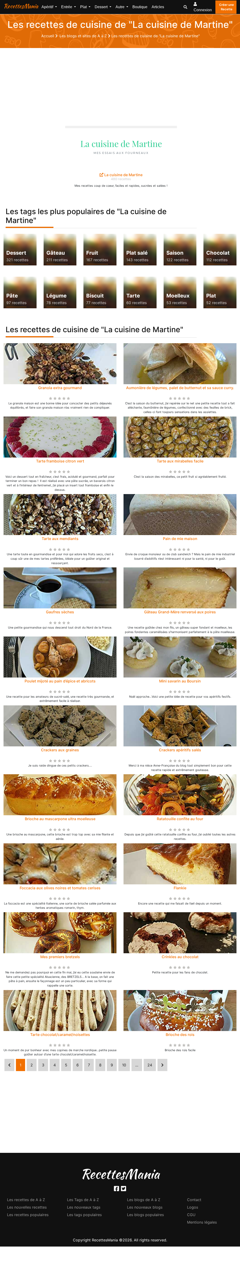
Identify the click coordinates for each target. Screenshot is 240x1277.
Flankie (180, 888)
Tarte (133, 296)
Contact (194, 1199)
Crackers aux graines (60, 750)
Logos (192, 1207)
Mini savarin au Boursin (180, 681)
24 (149, 1065)
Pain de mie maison (180, 538)
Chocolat (218, 253)
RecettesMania (21, 6)
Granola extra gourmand (60, 387)
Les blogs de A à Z (143, 1199)
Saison (175, 253)
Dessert (16, 253)
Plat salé (137, 253)
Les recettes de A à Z (26, 1199)
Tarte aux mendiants (60, 538)
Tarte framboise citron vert (60, 461)
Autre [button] (120, 7)
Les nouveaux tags (83, 1207)
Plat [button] (84, 7)
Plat (211, 296)
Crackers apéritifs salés (180, 750)
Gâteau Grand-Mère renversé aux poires (180, 612)
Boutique (139, 7)
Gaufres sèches (60, 612)
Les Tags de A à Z (83, 1199)
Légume (56, 296)
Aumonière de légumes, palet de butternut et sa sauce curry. (180, 387)
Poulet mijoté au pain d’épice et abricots (60, 681)
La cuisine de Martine (122, 174)
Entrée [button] (67, 7)
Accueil (48, 36)
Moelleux (178, 296)
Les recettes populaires (28, 1214)
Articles (158, 7)
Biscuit (95, 296)
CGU (191, 1214)
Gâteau (55, 253)
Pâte (12, 296)
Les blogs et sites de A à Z (84, 36)
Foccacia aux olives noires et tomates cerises (60, 888)
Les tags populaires (84, 1214)
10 (124, 1065)
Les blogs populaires (145, 1214)
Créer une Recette (226, 7)
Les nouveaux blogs (144, 1207)
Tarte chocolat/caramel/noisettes (60, 1034)
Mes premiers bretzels (60, 956)
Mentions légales (202, 1222)
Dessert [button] (102, 7)
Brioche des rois (180, 1034)
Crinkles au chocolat (180, 956)
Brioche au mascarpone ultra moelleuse (60, 818)
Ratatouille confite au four (180, 818)
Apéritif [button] (47, 7)
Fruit (92, 253)
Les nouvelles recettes (27, 1207)
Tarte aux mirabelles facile (180, 461)
